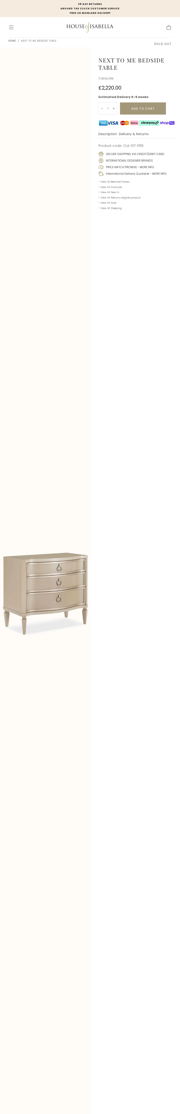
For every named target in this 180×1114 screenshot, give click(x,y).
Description (107, 134)
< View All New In (108, 192)
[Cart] (169, 27)
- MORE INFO (145, 167)
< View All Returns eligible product (119, 197)
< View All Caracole (110, 187)
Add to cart (143, 109)
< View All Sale (107, 203)
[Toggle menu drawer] (11, 27)
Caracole (105, 78)
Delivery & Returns (134, 134)
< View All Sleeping (110, 208)
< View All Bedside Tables (114, 182)
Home (12, 41)
